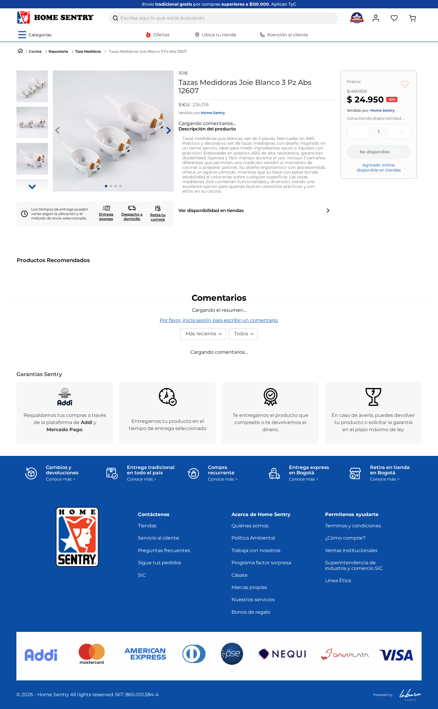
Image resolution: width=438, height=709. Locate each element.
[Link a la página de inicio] (20, 51)
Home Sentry (213, 113)
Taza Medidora (88, 51)
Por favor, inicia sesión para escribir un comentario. (219, 435)
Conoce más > (60, 594)
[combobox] (223, 18)
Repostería (58, 51)
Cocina (35, 51)
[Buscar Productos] (115, 18)
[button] (22, 330)
